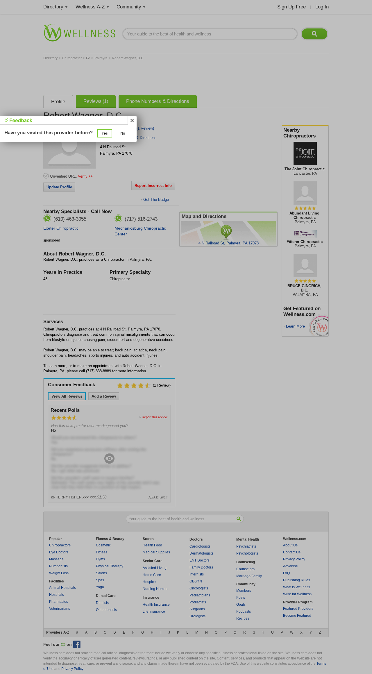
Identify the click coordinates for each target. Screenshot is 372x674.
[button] (104, 133)
